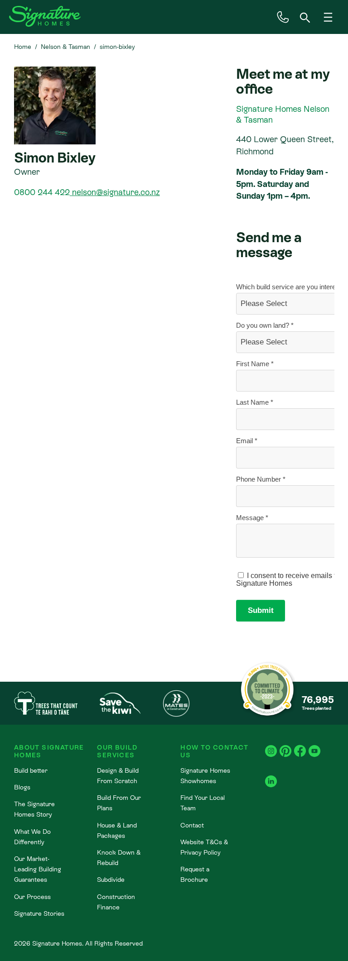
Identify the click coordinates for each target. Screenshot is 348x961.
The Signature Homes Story (34, 809)
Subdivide (111, 879)
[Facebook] (300, 746)
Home (22, 46)
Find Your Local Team (202, 803)
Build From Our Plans (119, 803)
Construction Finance (116, 902)
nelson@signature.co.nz (115, 192)
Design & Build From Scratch (118, 775)
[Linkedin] (271, 776)
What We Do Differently (32, 837)
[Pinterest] (285, 746)
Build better (31, 770)
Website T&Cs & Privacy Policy (204, 847)
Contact (192, 825)
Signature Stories (39, 913)
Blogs (22, 787)
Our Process (32, 896)
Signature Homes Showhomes (205, 775)
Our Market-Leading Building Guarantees (37, 869)
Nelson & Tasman (65, 46)
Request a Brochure (194, 874)
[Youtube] (314, 746)
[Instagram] (271, 746)
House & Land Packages (117, 830)
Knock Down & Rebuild (118, 857)
